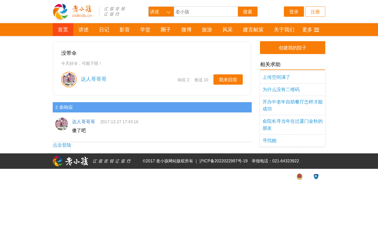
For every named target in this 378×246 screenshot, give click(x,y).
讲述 (83, 29)
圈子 (166, 29)
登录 (294, 11)
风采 (227, 29)
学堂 (145, 29)
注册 (315, 11)
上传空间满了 (276, 77)
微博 (186, 29)
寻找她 (269, 140)
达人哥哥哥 (92, 79)
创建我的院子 (293, 47)
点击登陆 (62, 145)
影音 (125, 29)
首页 (63, 29)
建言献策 (253, 29)
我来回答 (228, 79)
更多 (307, 29)
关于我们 (284, 29)
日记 (104, 29)
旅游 (207, 29)
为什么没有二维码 (281, 89)
